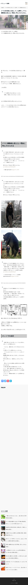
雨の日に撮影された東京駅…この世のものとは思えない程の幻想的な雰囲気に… (16, 557)
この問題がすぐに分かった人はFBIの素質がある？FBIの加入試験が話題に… (15, 551)
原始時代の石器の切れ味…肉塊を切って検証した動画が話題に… (16, 528)
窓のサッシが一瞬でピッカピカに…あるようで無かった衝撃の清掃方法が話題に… (16, 539)
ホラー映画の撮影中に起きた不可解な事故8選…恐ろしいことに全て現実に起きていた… (16, 522)
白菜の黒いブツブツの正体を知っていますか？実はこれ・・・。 (16, 562)
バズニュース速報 (5, 3)
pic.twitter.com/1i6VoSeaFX (9, 166)
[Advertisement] (14, 54)
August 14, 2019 (15, 169)
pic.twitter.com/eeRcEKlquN (9, 271)
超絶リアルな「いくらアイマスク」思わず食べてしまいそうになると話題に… (16, 568)
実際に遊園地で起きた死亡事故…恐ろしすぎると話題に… (16, 545)
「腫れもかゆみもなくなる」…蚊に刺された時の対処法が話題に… (16, 516)
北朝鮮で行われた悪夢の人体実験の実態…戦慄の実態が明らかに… (16, 534)
